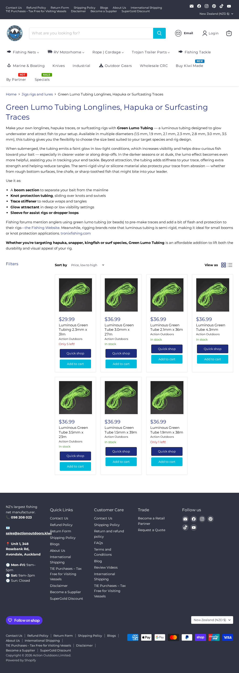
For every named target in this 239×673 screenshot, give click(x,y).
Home (11, 94)
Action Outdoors (70, 339)
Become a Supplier (104, 11)
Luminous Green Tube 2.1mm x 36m (166, 327)
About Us (119, 7)
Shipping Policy (84, 7)
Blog (98, 561)
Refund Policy (36, 7)
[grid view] (223, 265)
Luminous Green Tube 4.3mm (210, 327)
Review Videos (106, 567)
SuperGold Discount (136, 11)
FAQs (98, 543)
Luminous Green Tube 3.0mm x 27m (119, 329)
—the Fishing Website (40, 227)
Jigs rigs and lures (37, 94)
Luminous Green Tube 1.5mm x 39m (121, 429)
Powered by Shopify (21, 660)
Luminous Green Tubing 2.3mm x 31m (73, 329)
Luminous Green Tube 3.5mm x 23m (73, 432)
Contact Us (14, 7)
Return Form (60, 7)
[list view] (230, 265)
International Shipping (146, 7)
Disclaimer (78, 11)
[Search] (159, 33)
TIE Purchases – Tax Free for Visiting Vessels (36, 11)
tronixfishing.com (76, 233)
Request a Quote (151, 530)
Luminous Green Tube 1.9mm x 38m (166, 429)
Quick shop (75, 353)
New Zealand (214, 13)
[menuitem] (22, 52)
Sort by (61, 265)
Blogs (104, 7)
